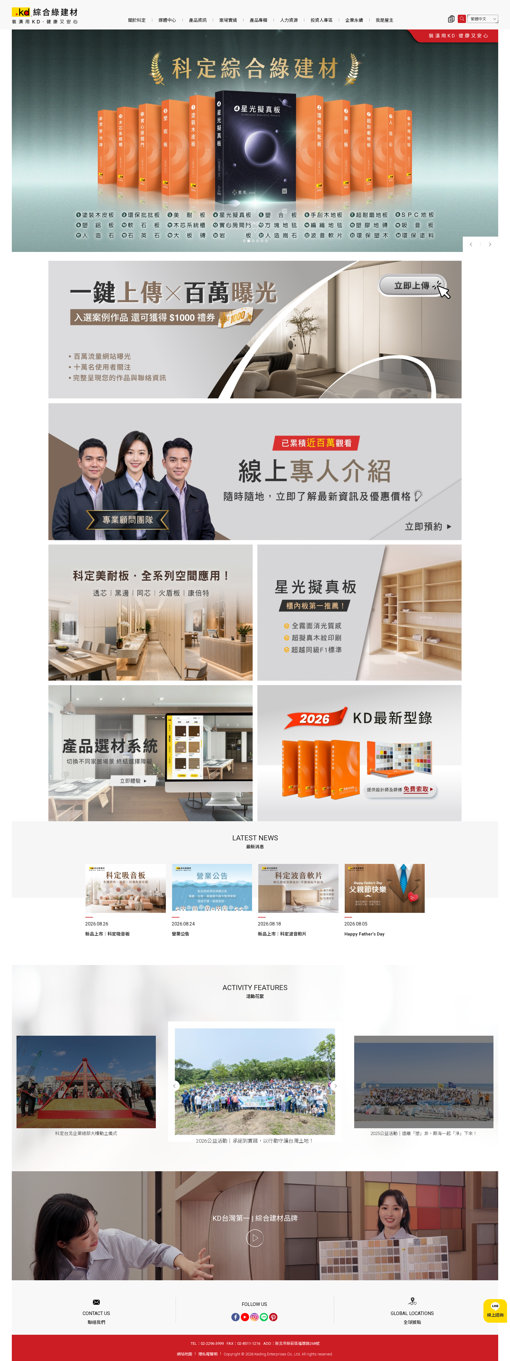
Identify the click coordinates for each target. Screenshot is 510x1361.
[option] (255, 140)
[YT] (245, 1317)
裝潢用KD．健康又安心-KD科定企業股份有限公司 (44, 15)
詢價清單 (451, 19)
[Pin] (273, 1317)
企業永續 (354, 20)
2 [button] (248, 240)
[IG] (254, 1317)
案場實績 (228, 20)
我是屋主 (384, 20)
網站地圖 (184, 1354)
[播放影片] (255, 1238)
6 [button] (266, 240)
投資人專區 (321, 20)
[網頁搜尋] (462, 19)
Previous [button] (471, 244)
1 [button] (244, 240)
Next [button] (489, 244)
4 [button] (257, 240)
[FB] (235, 1317)
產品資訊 (198, 20)
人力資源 (289, 20)
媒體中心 (167, 20)
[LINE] (264, 1317)
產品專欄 (258, 20)
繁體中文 (478, 19)
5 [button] (261, 240)
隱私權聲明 (208, 1354)
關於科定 (137, 20)
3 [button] (253, 240)
